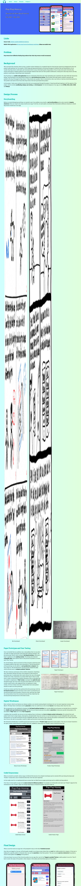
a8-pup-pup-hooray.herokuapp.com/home (28, 44)
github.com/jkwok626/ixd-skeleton (20, 41)
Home (10, 1)
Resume (21, 1)
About (15, 1)
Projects (28, 1)
